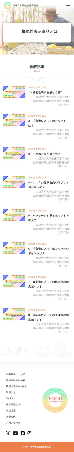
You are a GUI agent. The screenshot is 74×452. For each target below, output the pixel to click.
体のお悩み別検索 (15, 380)
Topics (9, 398)
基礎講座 (11, 410)
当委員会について (15, 374)
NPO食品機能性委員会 (26, 5)
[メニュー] (68, 6)
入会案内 (11, 416)
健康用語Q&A (13, 404)
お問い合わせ (13, 423)
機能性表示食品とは (17, 386)
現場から (11, 392)
